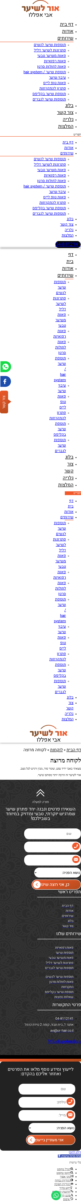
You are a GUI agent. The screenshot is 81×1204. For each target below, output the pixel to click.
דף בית (66, 24)
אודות (67, 31)
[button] (40, 134)
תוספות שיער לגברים (49, 99)
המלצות (65, 126)
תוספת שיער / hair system (45, 72)
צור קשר (65, 112)
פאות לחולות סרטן (51, 66)
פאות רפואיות (55, 61)
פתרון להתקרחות (52, 88)
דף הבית (73, 750)
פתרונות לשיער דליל (50, 50)
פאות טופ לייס (54, 83)
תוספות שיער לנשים (50, 45)
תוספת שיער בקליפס (49, 94)
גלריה (68, 119)
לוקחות (56, 750)
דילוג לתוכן (75, 1152)
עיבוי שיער (57, 77)
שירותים (65, 38)
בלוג (69, 105)
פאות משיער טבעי (51, 55)
